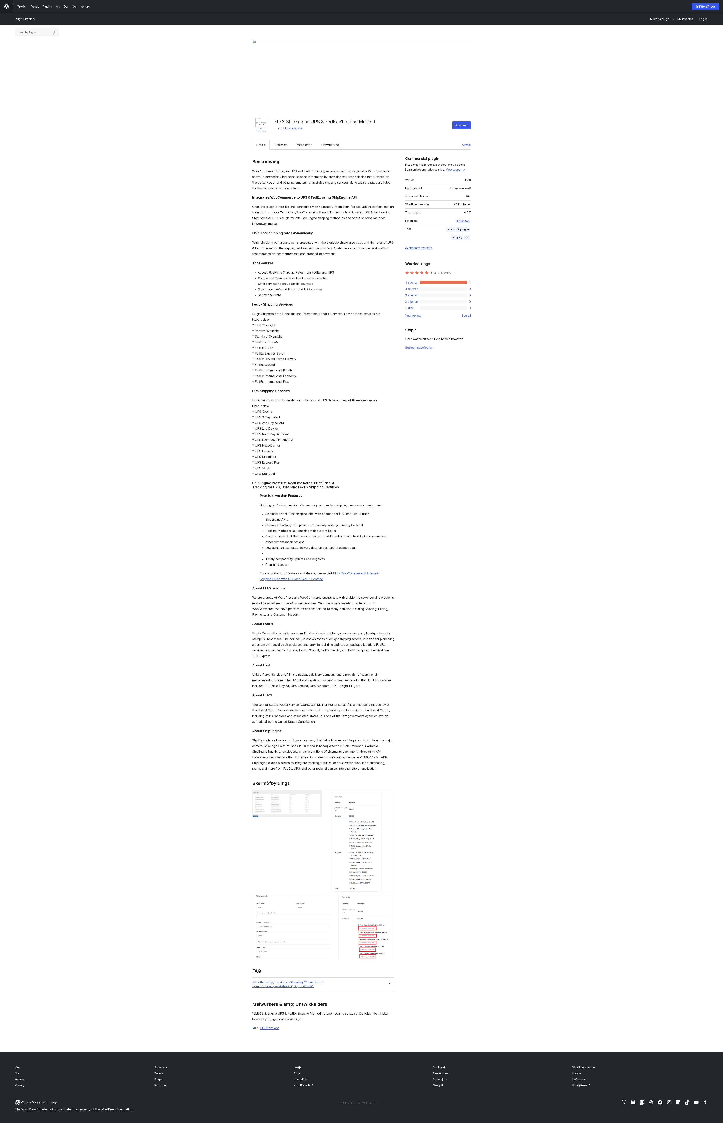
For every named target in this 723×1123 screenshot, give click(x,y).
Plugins (158, 1079)
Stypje (466, 145)
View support (454, 169)
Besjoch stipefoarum (419, 347)
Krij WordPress (705, 6)
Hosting (20, 1079)
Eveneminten (441, 1073)
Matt (576, 1073)
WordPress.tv (304, 1085)
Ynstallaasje (304, 145)
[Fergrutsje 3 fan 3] (389, 900)
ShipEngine (463, 229)
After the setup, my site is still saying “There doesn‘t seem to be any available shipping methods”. (288, 984)
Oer (17, 1067)
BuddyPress (581, 1085)
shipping (457, 237)
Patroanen (160, 1085)
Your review (413, 315)
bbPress (579, 1079)
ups (467, 237)
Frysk (54, 1102)
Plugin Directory (25, 19)
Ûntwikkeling (330, 145)
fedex (450, 229)
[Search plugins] (55, 32)
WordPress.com (583, 1067)
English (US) (463, 220)
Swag (438, 1085)
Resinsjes (281, 145)
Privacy (19, 1085)
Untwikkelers (302, 1079)
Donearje (440, 1079)
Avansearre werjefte (419, 248)
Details (261, 145)
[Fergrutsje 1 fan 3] (317, 795)
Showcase (160, 1067)
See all (466, 315)
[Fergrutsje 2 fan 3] (389, 795)
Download (461, 125)
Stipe (297, 1073)
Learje (297, 1067)
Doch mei (439, 1067)
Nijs (17, 1073)
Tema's (158, 1073)
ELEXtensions (292, 128)
